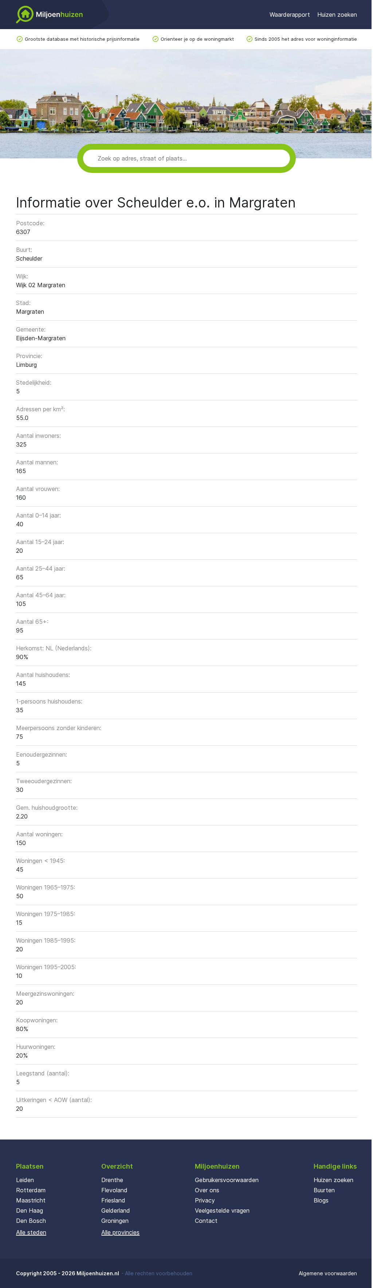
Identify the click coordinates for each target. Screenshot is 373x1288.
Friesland (113, 1200)
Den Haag (29, 1210)
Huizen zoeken (337, 14)
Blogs (321, 1200)
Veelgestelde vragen (222, 1210)
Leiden (25, 1180)
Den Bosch (31, 1220)
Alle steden (31, 1232)
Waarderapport (290, 14)
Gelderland (115, 1210)
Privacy (205, 1200)
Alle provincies (120, 1232)
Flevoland (114, 1190)
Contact (206, 1220)
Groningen (115, 1220)
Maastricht (31, 1200)
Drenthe (112, 1180)
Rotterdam (31, 1190)
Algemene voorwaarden (328, 1273)
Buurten (324, 1190)
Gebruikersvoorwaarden (227, 1180)
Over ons (207, 1190)
